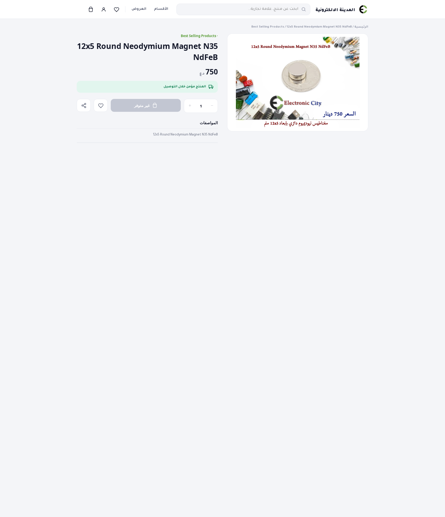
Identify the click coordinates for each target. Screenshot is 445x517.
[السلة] (90, 9)
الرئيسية (361, 27)
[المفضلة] (116, 9)
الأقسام (161, 9)
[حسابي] (103, 9)
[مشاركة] (84, 105)
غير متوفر (142, 105)
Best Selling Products (267, 27)
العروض (139, 9)
